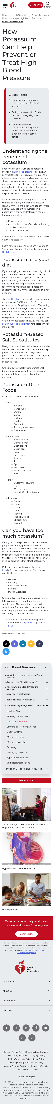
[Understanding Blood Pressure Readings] (46, 688)
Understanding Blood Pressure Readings (21, 688)
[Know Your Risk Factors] (46, 694)
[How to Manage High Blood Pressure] (46, 705)
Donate (37, 5)
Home (5, 15)
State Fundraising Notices (27, 1070)
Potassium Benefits (12, 21)
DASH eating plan (16, 299)
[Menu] (5, 4)
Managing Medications (18, 752)
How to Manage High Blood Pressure (21, 18)
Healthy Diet (13, 711)
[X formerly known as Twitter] (26, 1028)
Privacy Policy (18, 1052)
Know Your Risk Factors (17, 694)
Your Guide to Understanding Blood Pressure (24, 676)
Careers (6, 1052)
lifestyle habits (9, 252)
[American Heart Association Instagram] (16, 1028)
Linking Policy (16, 1062)
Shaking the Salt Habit (18, 716)
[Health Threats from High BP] (46, 699)
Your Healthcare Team (18, 762)
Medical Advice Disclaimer (37, 1052)
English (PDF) (28, 622)
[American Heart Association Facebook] (6, 1028)
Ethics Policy (14, 1059)
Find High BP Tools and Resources (23, 769)
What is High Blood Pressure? (21, 682)
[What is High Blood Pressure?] (46, 682)
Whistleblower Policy (33, 1062)
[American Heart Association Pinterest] (32, 1038)
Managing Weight (16, 742)
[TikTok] (36, 1028)
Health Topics (18, 15)
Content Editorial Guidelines (16, 1066)
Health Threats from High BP (20, 700)
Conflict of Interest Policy (33, 1059)
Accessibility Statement (18, 1055)
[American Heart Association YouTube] (45, 1028)
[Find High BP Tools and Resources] (46, 768)
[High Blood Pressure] (45, 667)
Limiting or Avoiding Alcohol (21, 726)
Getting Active (14, 732)
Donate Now (26, 934)
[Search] (47, 3)
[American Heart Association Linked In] (22, 1038)
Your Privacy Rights (26, 1077)
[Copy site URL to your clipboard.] (39, 644)
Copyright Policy (38, 1055)
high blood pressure (23, 172)
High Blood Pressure (37, 15)
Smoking (11, 747)
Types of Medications (18, 757)
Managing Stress (15, 737)
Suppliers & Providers (40, 1066)
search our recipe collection (16, 324)
